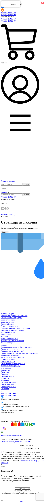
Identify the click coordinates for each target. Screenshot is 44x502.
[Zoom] (2, 466)
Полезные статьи (8, 376)
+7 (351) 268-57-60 (8, 13)
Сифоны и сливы (8, 362)
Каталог (13, 4)
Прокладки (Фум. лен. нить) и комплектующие (20, 353)
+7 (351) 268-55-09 (8, 15)
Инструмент (6, 334)
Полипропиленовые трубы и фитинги (16, 347)
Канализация (6, 337)
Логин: (4, 63)
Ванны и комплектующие (11, 318)
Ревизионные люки (9, 359)
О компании (6, 368)
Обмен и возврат (7, 385)
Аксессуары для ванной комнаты (14, 316)
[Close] (4, 466)
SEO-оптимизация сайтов (11, 435)
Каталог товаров (7, 314)
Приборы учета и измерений (12, 351)
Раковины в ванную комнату (12, 357)
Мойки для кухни (8, 343)
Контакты (5, 378)
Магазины (5, 380)
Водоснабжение (7, 324)
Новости (4, 374)
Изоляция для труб (8, 332)
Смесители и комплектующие (13, 364)
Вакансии (5, 389)
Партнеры (5, 372)
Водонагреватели (8, 320)
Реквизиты (5, 370)
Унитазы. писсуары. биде (11, 366)
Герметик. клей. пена (9, 326)
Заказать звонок (7, 17)
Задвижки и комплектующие (12, 330)
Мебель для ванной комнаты (12, 341)
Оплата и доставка (8, 382)
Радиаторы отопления (10, 355)
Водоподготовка (7, 322)
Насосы (4, 345)
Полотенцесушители (9, 349)
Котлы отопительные (9, 339)
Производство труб (8, 387)
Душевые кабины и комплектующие (15, 328)
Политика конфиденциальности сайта (16, 441)
